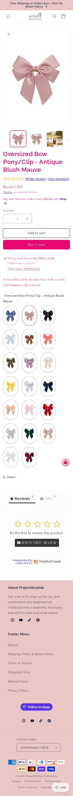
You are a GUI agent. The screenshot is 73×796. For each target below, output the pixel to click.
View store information (24, 268)
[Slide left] (4, 139)
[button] (8, 16)
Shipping (7, 192)
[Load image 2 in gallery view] (36, 139)
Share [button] (11, 477)
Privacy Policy (18, 690)
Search (13, 645)
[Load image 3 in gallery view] (55, 139)
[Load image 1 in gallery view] (18, 139)
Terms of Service (20, 663)
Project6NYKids (34, 776)
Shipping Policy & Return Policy (31, 654)
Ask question (58, 179)
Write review (35, 179)
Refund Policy (18, 681)
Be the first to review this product (36, 533)
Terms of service (27, 787)
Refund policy (33, 781)
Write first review (38, 543)
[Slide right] (68, 139)
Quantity (8, 210)
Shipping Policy (19, 672)
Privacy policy (53, 781)
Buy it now (36, 245)
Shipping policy (50, 787)
